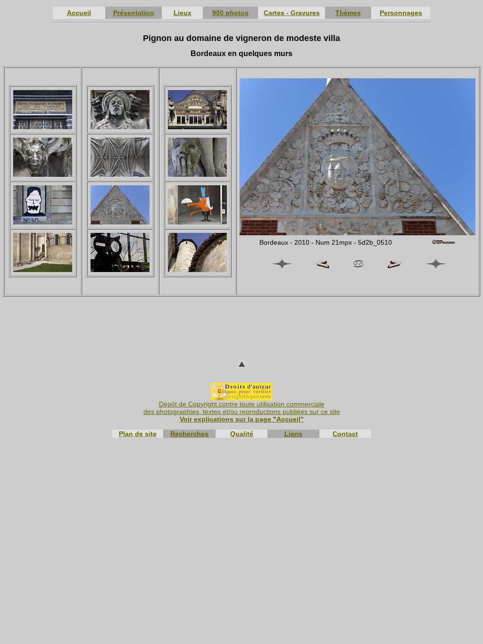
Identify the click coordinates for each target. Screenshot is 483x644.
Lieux (183, 13)
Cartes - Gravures (292, 13)
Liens (293, 434)
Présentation (133, 13)
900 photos (230, 13)
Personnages (401, 13)
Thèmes (348, 13)
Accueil (79, 13)
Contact (345, 434)
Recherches (189, 434)
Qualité (241, 434)
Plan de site (138, 434)
